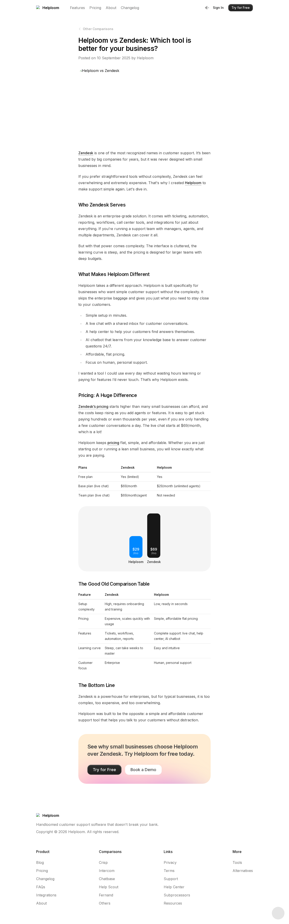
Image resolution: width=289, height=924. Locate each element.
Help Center (174, 887)
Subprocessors (177, 895)
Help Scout (108, 887)
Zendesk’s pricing (93, 406)
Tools (237, 862)
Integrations (46, 895)
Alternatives (243, 870)
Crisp (103, 862)
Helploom (193, 183)
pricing (113, 442)
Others (104, 903)
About (111, 7)
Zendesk (85, 153)
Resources (173, 903)
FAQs (40, 887)
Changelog (130, 7)
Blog (40, 862)
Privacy (170, 862)
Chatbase (107, 878)
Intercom (106, 870)
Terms (169, 870)
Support (171, 878)
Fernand (106, 895)
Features (77, 7)
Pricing (95, 7)
